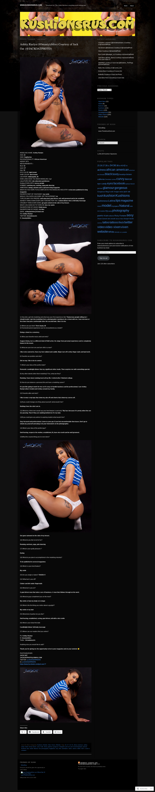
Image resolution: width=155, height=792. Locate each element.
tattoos (75, 748)
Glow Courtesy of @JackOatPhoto (109, 51)
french (133, 184)
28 (106, 165)
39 (120, 165)
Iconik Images (114, 192)
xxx (121, 232)
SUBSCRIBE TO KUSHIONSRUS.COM (114, 240)
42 (124, 165)
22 (65, 745)
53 (72, 745)
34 (111, 165)
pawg (110, 211)
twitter (78, 748)
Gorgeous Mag (103, 192)
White (111, 232)
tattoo (70, 748)
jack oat (67, 746)
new (40, 748)
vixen (82, 748)
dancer (128, 179)
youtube (124, 232)
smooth (113, 218)
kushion (109, 195)
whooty (117, 232)
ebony (45, 746)
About (132, 5)
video (101, 227)
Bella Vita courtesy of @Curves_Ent (110, 68)
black (26, 746)
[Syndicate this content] (79, 763)
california (100, 179)
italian (122, 191)
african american (78, 745)
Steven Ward (119, 218)
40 (122, 166)
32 (70, 745)
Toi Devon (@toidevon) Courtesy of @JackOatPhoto (115, 48)
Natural (36, 748)
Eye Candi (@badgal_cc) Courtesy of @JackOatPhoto (116, 54)
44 (127, 166)
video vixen (113, 227)
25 (98, 165)
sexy (57, 748)
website (102, 231)
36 (114, 165)
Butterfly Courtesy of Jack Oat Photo (110, 74)
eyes (110, 183)
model (31, 748)
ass (98, 174)
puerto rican (102, 215)
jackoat (85, 746)
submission (65, 748)
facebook (119, 183)
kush (100, 195)
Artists (100, 104)
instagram (62, 746)
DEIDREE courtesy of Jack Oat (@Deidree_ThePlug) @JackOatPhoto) (115, 63)
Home (126, 5)
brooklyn (122, 174)
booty (30, 746)
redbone (111, 216)
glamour (50, 746)
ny (106, 211)
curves (114, 179)
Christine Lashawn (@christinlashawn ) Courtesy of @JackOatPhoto (114, 43)
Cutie (41, 746)
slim (60, 748)
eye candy (102, 184)
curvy (38, 746)
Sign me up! (103, 258)
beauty (102, 174)
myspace (115, 206)
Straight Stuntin (129, 218)
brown (34, 746)
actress (101, 169)
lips (28, 748)
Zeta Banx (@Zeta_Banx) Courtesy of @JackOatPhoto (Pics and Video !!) (116, 58)
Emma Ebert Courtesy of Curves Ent (110, 71)
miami (99, 206)
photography (44, 748)
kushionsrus (102, 201)
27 (68, 745)
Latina (111, 200)
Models (45, 745)
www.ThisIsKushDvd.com (106, 131)
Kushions (40, 745)
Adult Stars (101, 101)
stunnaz (99, 223)
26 (101, 165)
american (132, 170)
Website (58, 745)
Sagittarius (52, 748)
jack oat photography (76, 746)
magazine (127, 200)
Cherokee (108, 179)
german (99, 188)
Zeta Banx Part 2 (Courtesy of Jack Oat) (111, 78)
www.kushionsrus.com (31, 5)
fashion (127, 184)
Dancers (101, 106)
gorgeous (55, 746)
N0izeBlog (101, 128)
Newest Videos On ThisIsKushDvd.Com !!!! (89, 763)
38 (117, 165)
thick (121, 222)
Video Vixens (51, 745)
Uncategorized (103, 112)
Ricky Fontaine (120, 216)
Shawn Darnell (102, 219)
